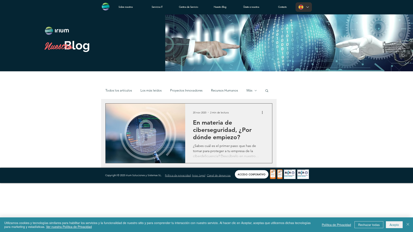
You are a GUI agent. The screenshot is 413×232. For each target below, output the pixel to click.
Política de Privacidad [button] (336, 225)
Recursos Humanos (224, 90)
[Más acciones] (263, 112)
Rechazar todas (369, 225)
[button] (267, 91)
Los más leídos (151, 90)
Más (249, 90)
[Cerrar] (407, 225)
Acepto (394, 225)
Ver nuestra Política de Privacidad (69, 226)
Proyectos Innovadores (186, 90)
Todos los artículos (118, 90)
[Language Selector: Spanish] (304, 7)
